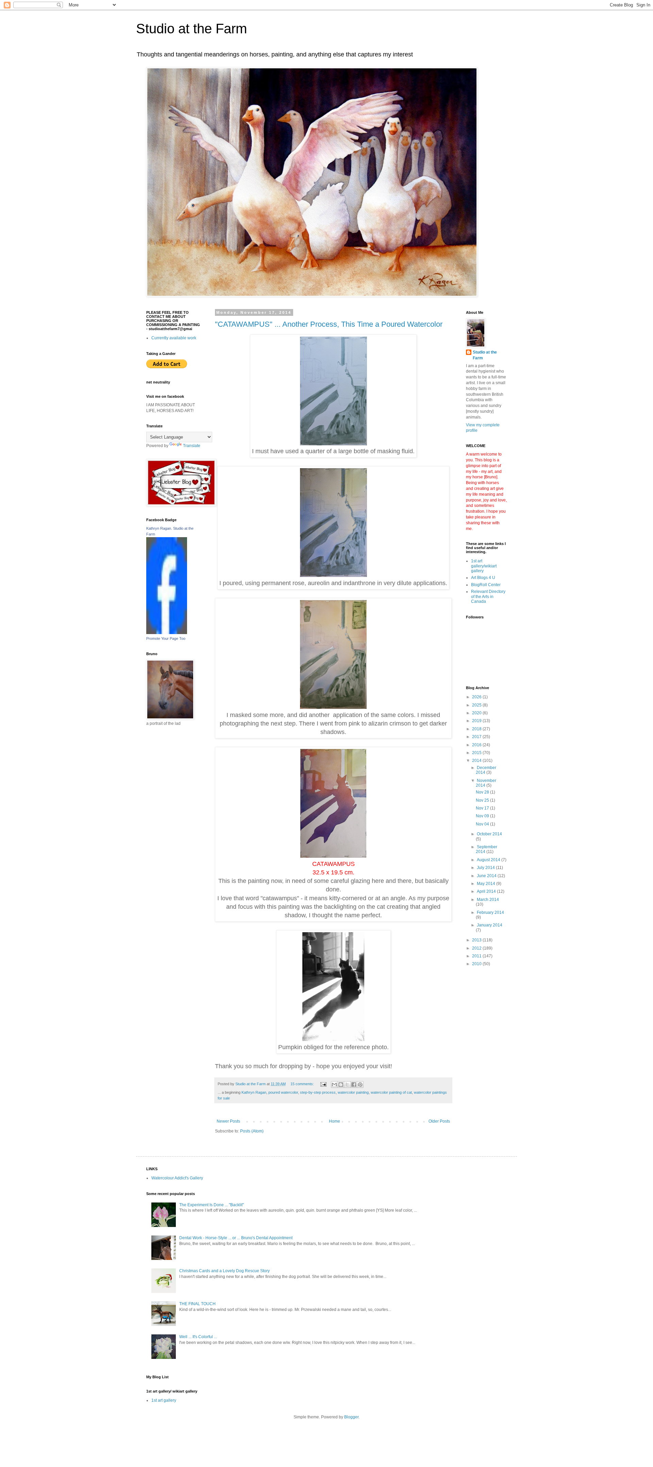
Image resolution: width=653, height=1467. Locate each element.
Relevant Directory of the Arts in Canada (488, 596)
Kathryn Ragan (253, 1092)
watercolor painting (353, 1092)
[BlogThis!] (340, 1084)
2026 (477, 697)
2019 (477, 720)
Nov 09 (483, 816)
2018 (477, 729)
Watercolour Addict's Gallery (177, 1178)
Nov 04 (483, 824)
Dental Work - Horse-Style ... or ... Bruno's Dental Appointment (235, 1237)
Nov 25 (483, 800)
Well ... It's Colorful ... (198, 1336)
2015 (477, 752)
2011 (477, 956)
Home (334, 1121)
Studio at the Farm (191, 28)
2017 (477, 736)
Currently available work (173, 338)
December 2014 (486, 770)
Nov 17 (483, 808)
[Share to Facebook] (353, 1084)
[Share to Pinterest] (360, 1084)
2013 (477, 940)
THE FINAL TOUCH (197, 1303)
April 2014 (487, 891)
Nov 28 (483, 792)
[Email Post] (323, 1084)
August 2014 (489, 859)
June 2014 (487, 875)
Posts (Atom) (252, 1131)
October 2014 (489, 834)
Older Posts (439, 1121)
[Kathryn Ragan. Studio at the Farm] (166, 632)
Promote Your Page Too (165, 638)
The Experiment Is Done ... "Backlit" (211, 1204)
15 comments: (302, 1084)
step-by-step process (318, 1092)
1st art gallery (163, 1400)
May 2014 (486, 883)
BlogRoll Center (486, 584)
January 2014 (489, 925)
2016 (477, 745)
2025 (477, 705)
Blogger (351, 1417)
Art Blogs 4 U (483, 577)
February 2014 (490, 912)
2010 (477, 963)
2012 (477, 948)
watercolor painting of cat (391, 1092)
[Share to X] (347, 1084)
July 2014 (486, 867)
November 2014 (486, 783)
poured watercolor (283, 1092)
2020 (477, 713)
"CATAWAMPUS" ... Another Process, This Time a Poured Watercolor (328, 324)
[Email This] (334, 1084)
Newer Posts (228, 1121)
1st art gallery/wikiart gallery (484, 566)
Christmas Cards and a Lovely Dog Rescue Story (224, 1270)
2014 (477, 760)
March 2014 (488, 899)
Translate (191, 445)
